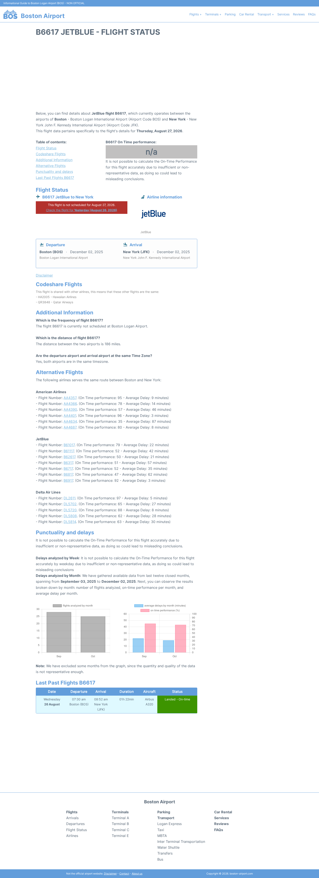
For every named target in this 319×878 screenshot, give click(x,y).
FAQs (312, 14)
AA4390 (70, 409)
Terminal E (120, 835)
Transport (165, 818)
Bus (160, 859)
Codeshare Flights (51, 154)
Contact (124, 873)
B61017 (69, 445)
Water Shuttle (168, 847)
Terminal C (120, 830)
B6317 (68, 462)
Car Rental (246, 14)
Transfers (165, 853)
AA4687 (70, 427)
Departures (75, 824)
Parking (230, 14)
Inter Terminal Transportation (181, 841)
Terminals (120, 812)
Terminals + (213, 14)
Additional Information (54, 160)
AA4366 (70, 403)
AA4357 (70, 398)
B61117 (69, 451)
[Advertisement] (159, 75)
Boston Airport (43, 16)
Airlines (72, 835)
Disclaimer (110, 873)
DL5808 (70, 516)
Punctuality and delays (54, 171)
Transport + (265, 14)
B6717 (68, 468)
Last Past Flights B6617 (55, 177)
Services (283, 14)
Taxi (160, 830)
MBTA (162, 835)
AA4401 (70, 415)
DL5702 (70, 504)
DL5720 (70, 510)
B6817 (68, 474)
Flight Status (46, 148)
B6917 (68, 480)
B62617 (69, 457)
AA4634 (70, 421)
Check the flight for (81, 210)
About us (137, 873)
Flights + (195, 14)
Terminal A (120, 818)
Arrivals (72, 818)
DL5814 (70, 522)
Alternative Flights (51, 165)
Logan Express (169, 824)
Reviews (299, 14)
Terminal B (120, 824)
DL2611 (69, 498)
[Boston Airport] (10, 14)
